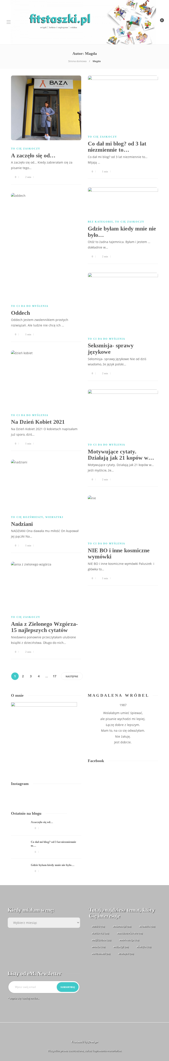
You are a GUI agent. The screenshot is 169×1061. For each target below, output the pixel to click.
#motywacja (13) (129, 939)
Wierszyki (54, 517)
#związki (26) (126, 953)
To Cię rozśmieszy (27, 517)
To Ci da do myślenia (29, 306)
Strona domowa (77, 61)
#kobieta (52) (147, 926)
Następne (72, 676)
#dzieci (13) (98, 926)
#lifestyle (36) (100, 933)
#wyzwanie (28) (101, 953)
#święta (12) (144, 946)
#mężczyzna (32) (101, 939)
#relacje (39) (120, 946)
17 (54, 676)
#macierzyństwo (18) (129, 933)
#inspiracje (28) (122, 926)
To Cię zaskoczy (25, 148)
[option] (46, 849)
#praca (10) (98, 946)
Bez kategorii (100, 221)
